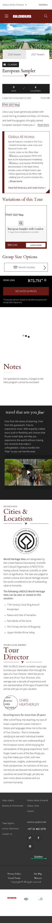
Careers (30, 811)
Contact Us (7, 834)
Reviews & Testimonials (12, 805)
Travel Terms (14, 878)
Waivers (38, 878)
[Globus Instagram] (30, 846)
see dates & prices (26, 291)
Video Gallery (8, 800)
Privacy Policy (14, 873)
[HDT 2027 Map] (14, 216)
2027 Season (37, 54)
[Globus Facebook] (38, 838)
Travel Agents (8, 823)
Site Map (38, 873)
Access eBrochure (10, 828)
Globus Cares (33, 805)
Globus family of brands (13, 4)
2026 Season (14, 54)
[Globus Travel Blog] (30, 838)
